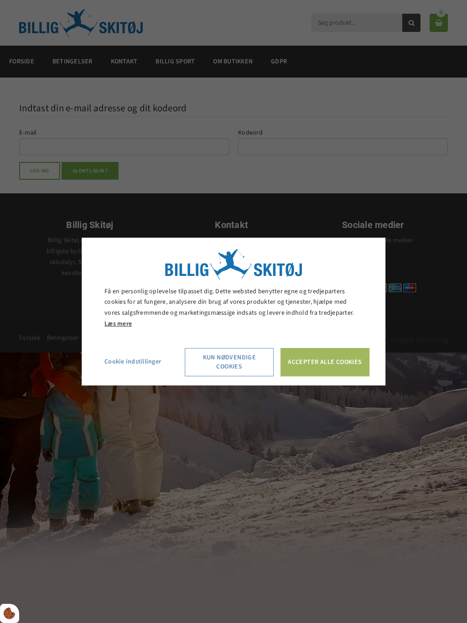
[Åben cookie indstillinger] (9, 613)
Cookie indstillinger (132, 361)
